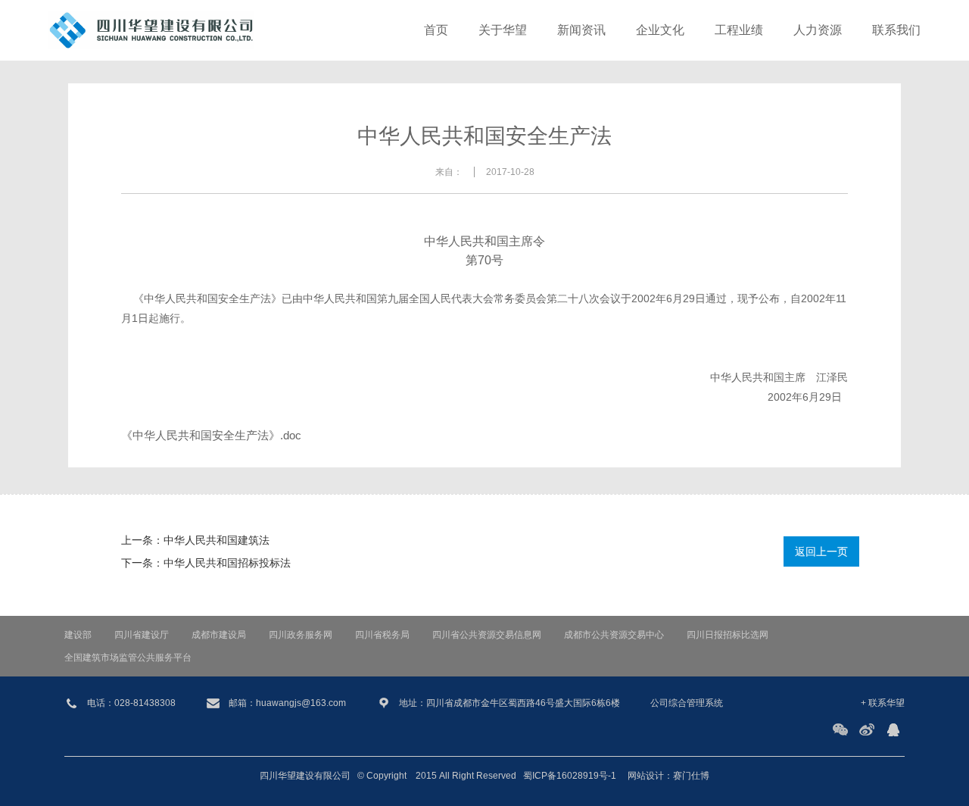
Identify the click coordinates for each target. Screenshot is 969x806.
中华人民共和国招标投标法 (227, 563)
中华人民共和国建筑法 (217, 540)
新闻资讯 (581, 29)
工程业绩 (739, 29)
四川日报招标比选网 (727, 634)
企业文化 (660, 29)
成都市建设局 (219, 634)
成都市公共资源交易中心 (614, 634)
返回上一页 (821, 551)
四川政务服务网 (300, 634)
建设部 (78, 634)
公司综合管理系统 (686, 703)
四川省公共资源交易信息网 (486, 634)
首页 (436, 29)
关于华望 (502, 29)
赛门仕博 (691, 775)
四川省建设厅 (141, 634)
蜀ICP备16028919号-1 (569, 775)
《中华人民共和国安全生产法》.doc (211, 435)
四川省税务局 (382, 634)
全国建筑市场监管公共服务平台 (128, 657)
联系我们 (896, 29)
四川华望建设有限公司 (305, 775)
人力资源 (817, 29)
